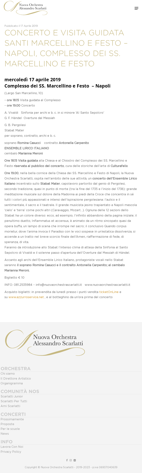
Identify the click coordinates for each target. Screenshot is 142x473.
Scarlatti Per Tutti (14, 401)
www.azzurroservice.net (26, 297)
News (5, 433)
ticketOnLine (109, 292)
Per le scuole (10, 428)
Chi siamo (8, 373)
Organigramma (12, 383)
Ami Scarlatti (10, 406)
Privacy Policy (11, 451)
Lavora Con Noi (12, 446)
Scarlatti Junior (12, 396)
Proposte (7, 424)
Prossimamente (12, 419)
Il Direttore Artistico (16, 378)
